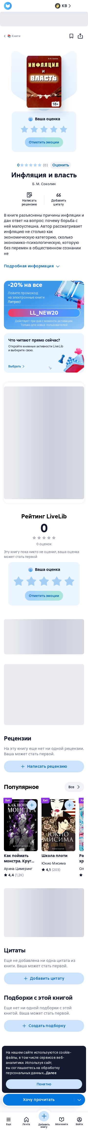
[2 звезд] (34, 129)
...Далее (50, 1073)
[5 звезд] (63, 129)
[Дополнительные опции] (79, 1100)
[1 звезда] (24, 129)
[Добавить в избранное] (71, 36)
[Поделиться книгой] (80, 36)
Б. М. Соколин (43, 184)
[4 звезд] (54, 129)
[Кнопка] (32, 805)
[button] (44, 82)
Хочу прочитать (39, 1099)
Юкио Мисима (54, 863)
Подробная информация (29, 266)
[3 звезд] (44, 129)
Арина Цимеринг (18, 869)
